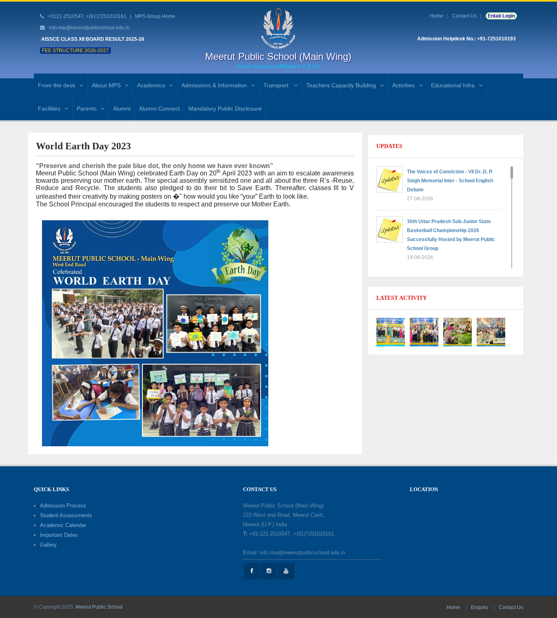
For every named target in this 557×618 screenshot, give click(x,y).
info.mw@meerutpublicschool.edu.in (89, 28)
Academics (151, 85)
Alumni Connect (159, 108)
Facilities (49, 108)
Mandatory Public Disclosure (225, 108)
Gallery (48, 545)
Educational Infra (453, 85)
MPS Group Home (155, 16)
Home (436, 16)
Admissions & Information (214, 85)
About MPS (106, 85)
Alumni (121, 108)
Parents (87, 108)
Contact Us (464, 16)
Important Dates (59, 535)
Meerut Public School (99, 607)
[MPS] (278, 28)
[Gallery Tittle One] (390, 332)
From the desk (56, 85)
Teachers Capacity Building (341, 85)
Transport (276, 85)
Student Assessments (66, 515)
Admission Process (63, 506)
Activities (403, 85)
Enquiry (480, 607)
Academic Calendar (63, 525)
